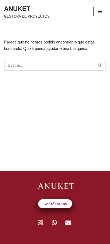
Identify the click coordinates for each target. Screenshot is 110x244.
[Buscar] (100, 65)
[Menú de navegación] (99, 11)
